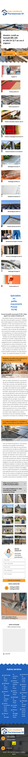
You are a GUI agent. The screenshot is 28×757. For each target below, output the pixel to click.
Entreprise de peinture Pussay (24, 695)
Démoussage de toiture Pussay (6, 678)
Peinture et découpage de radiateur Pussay (6, 696)
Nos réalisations (8, 53)
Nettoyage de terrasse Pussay (24, 703)
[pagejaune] (14, 743)
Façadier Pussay (15, 706)
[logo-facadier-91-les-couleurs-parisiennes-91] (12, 12)
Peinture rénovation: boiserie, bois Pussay (15, 684)
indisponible (14, 587)
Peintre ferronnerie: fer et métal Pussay (6, 707)
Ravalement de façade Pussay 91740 (24, 678)
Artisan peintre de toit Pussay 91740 (24, 712)
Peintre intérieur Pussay (15, 692)
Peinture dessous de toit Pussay (24, 687)
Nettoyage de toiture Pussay (6, 686)
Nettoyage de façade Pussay (15, 700)
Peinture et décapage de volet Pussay (15, 713)
